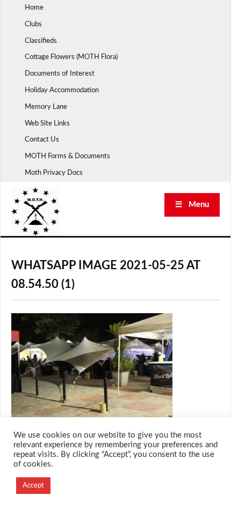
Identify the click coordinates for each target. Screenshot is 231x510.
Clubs (33, 24)
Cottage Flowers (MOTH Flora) (71, 57)
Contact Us (42, 139)
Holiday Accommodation (62, 90)
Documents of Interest (60, 73)
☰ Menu (192, 205)
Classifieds (41, 41)
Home (34, 7)
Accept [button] (33, 485)
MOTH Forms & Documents (67, 156)
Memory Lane (46, 107)
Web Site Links (47, 123)
